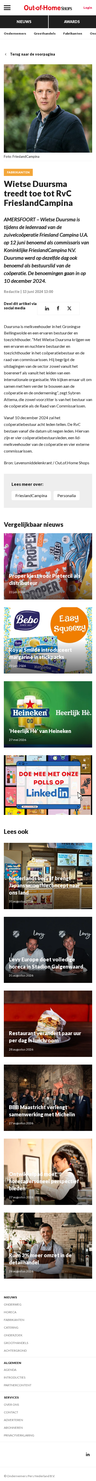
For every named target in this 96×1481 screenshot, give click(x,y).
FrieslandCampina (31, 495)
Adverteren (13, 1420)
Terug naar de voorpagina (32, 54)
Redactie (12, 291)
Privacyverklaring (19, 1435)
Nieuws (24, 21)
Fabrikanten (72, 33)
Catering (11, 1327)
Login (87, 7)
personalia (66, 495)
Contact (11, 1412)
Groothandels (45, 33)
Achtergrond (15, 1350)
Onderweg (13, 1304)
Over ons (11, 1404)
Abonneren (13, 1428)
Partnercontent (17, 1385)
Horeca (10, 1312)
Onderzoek (13, 1335)
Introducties (14, 1377)
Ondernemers (15, 33)
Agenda (10, 1370)
